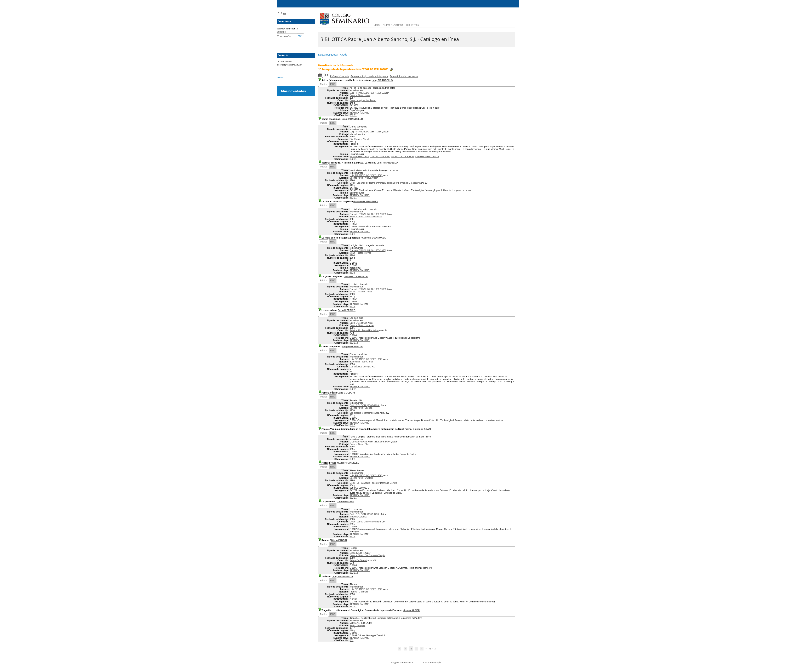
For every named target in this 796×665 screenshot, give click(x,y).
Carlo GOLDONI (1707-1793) (365, 405)
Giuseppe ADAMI (422, 429)
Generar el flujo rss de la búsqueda (369, 76)
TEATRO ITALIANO (360, 112)
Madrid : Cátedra (358, 516)
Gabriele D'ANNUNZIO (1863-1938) (368, 214)
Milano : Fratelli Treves (361, 291)
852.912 (354, 573)
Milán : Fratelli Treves (360, 253)
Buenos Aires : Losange (362, 325)
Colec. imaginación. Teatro (363, 100)
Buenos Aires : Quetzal (361, 478)
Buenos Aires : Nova (360, 95)
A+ (284, 13)
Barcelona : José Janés (362, 361)
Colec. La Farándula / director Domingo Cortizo (373, 483)
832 (351, 640)
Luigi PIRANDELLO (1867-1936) (366, 93)
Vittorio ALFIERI (411, 610)
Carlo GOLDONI (346, 392)
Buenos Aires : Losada (361, 408)
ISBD (332, 84)
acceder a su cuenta (287, 28)
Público (323, 84)
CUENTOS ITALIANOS (427, 156)
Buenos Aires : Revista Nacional (366, 216)
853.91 (353, 159)
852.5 (352, 425)
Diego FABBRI (339, 540)
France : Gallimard (359, 591)
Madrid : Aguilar (357, 134)
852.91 (353, 115)
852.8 (352, 234)
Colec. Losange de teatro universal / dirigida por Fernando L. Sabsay (384, 183)
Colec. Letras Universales (363, 521)
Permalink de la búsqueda (404, 76)
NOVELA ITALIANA (359, 156)
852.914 (354, 343)
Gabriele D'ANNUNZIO (365, 201)
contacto (280, 77)
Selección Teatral (358, 560)
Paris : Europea (357, 625)
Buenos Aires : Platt (359, 444)
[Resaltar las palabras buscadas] (391, 69)
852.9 (352, 459)
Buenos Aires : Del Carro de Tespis (367, 555)
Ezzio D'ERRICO (347, 310)
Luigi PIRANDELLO (382, 80)
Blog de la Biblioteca (402, 662)
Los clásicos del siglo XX (362, 366)
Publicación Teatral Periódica (364, 330)
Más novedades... (294, 91)
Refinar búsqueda (339, 76)
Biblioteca (412, 25)
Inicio (376, 25)
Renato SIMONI (383, 441)
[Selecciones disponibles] (326, 76)
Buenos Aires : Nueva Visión (364, 178)
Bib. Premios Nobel (359, 139)
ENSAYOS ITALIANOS (402, 156)
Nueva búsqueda (393, 25)
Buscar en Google (431, 662)
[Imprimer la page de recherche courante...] (320, 76)
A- (279, 12)
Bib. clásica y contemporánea (364, 413)
